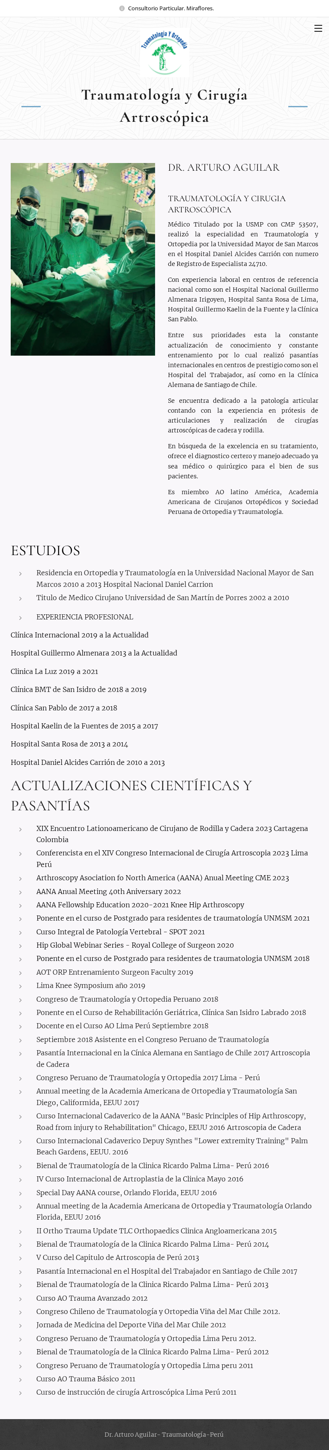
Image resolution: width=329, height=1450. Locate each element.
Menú (318, 27)
